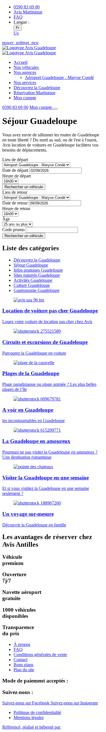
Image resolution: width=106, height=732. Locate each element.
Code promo (13, 229)
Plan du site (24, 669)
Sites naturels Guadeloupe (37, 275)
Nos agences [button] (25, 72)
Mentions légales (29, 717)
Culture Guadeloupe (32, 285)
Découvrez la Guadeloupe (37, 87)
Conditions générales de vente (40, 654)
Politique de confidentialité (37, 712)
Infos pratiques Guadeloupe (38, 270)
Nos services (25, 82)
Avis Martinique (28, 12)
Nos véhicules (26, 67)
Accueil (20, 62)
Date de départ (15, 170)
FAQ (18, 17)
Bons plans (23, 664)
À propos (22, 644)
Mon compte (25, 97)
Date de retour (15, 203)
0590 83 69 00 (15, 107)
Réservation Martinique (34, 92)
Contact (20, 659)
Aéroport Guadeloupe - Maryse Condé (59, 77)
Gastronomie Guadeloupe (36, 290)
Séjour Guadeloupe (31, 265)
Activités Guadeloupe (33, 280)
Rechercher (24, 187)
